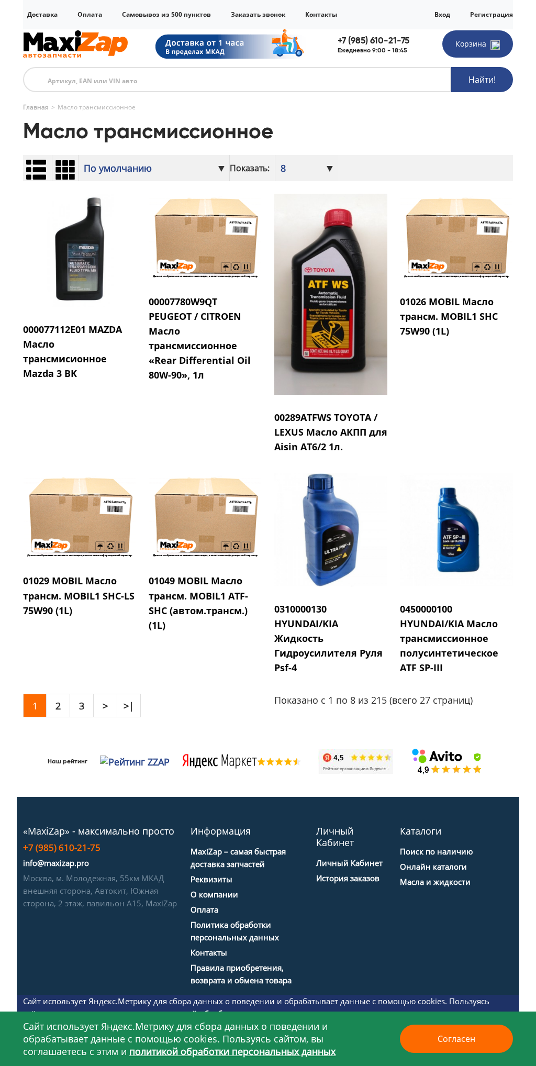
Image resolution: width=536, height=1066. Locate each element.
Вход (442, 14)
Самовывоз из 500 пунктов (166, 14)
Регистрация (491, 14)
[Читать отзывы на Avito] (447, 761)
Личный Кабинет (349, 863)
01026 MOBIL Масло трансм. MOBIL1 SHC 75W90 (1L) (449, 316)
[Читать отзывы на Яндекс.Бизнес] (355, 760)
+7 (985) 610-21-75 (373, 40)
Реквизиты (211, 879)
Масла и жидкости (435, 881)
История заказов (347, 878)
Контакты (321, 14)
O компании (214, 894)
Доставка (42, 14)
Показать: (250, 168)
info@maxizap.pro (56, 863)
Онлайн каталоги (433, 866)
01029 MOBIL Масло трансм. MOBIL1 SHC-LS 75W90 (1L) (79, 595)
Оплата (89, 14)
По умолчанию (118, 168)
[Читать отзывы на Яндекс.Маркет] (240, 761)
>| (129, 705)
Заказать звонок (258, 14)
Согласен (456, 1039)
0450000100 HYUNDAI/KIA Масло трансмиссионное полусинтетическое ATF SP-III (449, 638)
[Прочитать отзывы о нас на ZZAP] (133, 761)
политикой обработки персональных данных (232, 1051)
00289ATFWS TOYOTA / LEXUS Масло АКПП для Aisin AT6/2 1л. (330, 432)
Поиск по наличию (436, 851)
